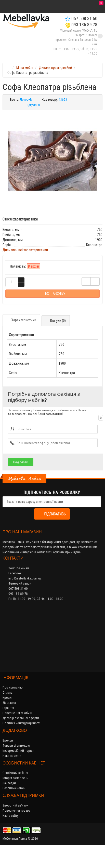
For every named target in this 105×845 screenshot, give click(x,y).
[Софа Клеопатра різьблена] (52, 160)
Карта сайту (10, 815)
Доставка (9, 703)
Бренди (8, 740)
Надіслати (20, 462)
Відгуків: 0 (33, 105)
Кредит (7, 697)
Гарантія (8, 708)
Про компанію (13, 687)
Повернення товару (16, 810)
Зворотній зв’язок (15, 805)
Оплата (7, 692)
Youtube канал (18, 568)
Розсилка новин (14, 788)
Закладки (9, 783)
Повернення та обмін (17, 713)
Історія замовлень (15, 778)
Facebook (14, 573)
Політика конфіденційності (21, 723)
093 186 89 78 (83, 25)
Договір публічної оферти (21, 718)
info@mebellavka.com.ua (25, 578)
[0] (94, 7)
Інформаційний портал (18, 750)
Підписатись (55, 514)
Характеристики (23, 320)
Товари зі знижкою (16, 745)
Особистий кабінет (15, 773)
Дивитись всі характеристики (25, 250)
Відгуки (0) (58, 320)
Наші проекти (12, 756)
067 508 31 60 (83, 18)
